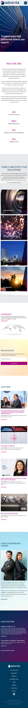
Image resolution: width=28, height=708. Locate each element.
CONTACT (14, 691)
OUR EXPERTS (14, 673)
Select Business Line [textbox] (6, 358)
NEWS (14, 682)
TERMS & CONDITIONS (12, 702)
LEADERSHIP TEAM (14, 679)
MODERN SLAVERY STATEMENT (14, 703)
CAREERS (14, 685)
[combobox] (14, 359)
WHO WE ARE (14, 688)
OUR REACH (14, 676)
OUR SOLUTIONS (14, 670)
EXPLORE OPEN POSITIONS (7, 650)
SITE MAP (6, 702)
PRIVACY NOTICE (20, 702)
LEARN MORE (4, 320)
